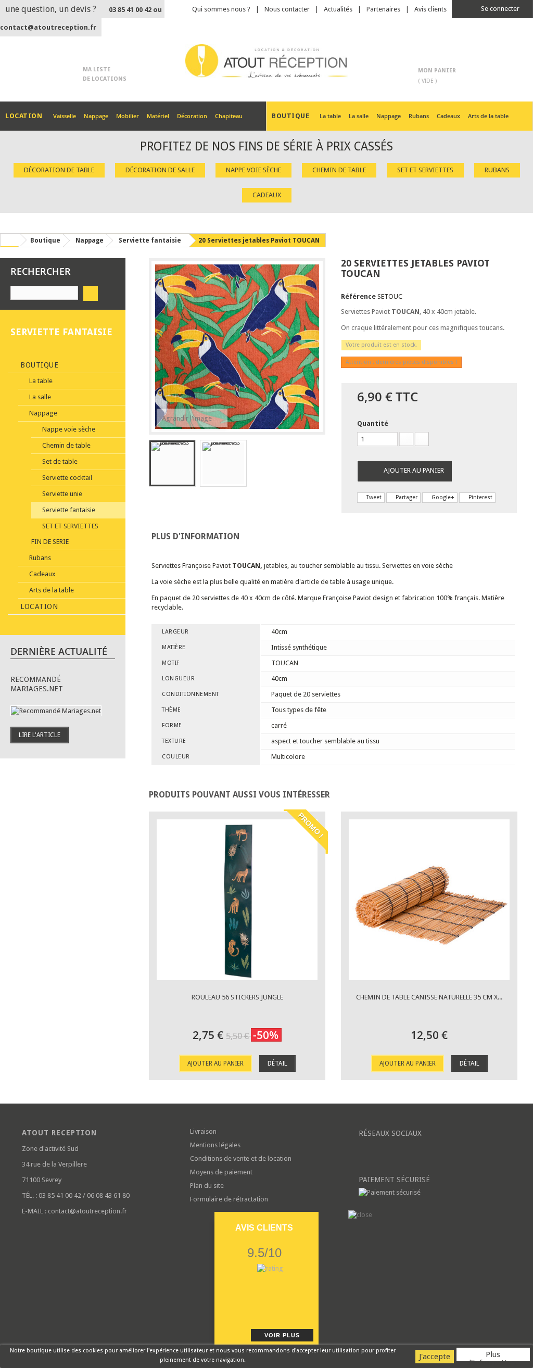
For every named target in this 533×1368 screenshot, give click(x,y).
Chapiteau (229, 116)
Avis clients (430, 9)
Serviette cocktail (66, 478)
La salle (359, 116)
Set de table (59, 461)
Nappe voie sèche (253, 170)
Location (38, 606)
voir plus (282, 1335)
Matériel (158, 116)
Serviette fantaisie (68, 510)
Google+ (442, 497)
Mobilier (127, 116)
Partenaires (383, 9)
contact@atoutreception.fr (48, 27)
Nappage (96, 116)
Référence (358, 296)
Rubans (419, 116)
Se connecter (499, 8)
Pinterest (479, 497)
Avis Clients (264, 1227)
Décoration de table (59, 170)
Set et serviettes (425, 170)
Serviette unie (61, 494)
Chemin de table (339, 170)
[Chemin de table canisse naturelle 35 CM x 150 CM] (429, 899)
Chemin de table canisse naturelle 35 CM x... (429, 997)
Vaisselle (64, 116)
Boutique (38, 365)
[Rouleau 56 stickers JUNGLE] (237, 899)
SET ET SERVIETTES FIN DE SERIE (64, 534)
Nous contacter (287, 9)
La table (330, 116)
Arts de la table (488, 116)
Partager (405, 497)
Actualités (338, 9)
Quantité (372, 423)
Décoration (192, 116)
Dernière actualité (58, 651)
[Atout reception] (266, 61)
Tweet (373, 497)
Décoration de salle (160, 170)
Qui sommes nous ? (221, 9)
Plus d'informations (493, 1355)
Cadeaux (448, 116)
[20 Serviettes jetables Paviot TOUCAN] (172, 463)
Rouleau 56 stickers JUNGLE (237, 997)
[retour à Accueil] (10, 240)
